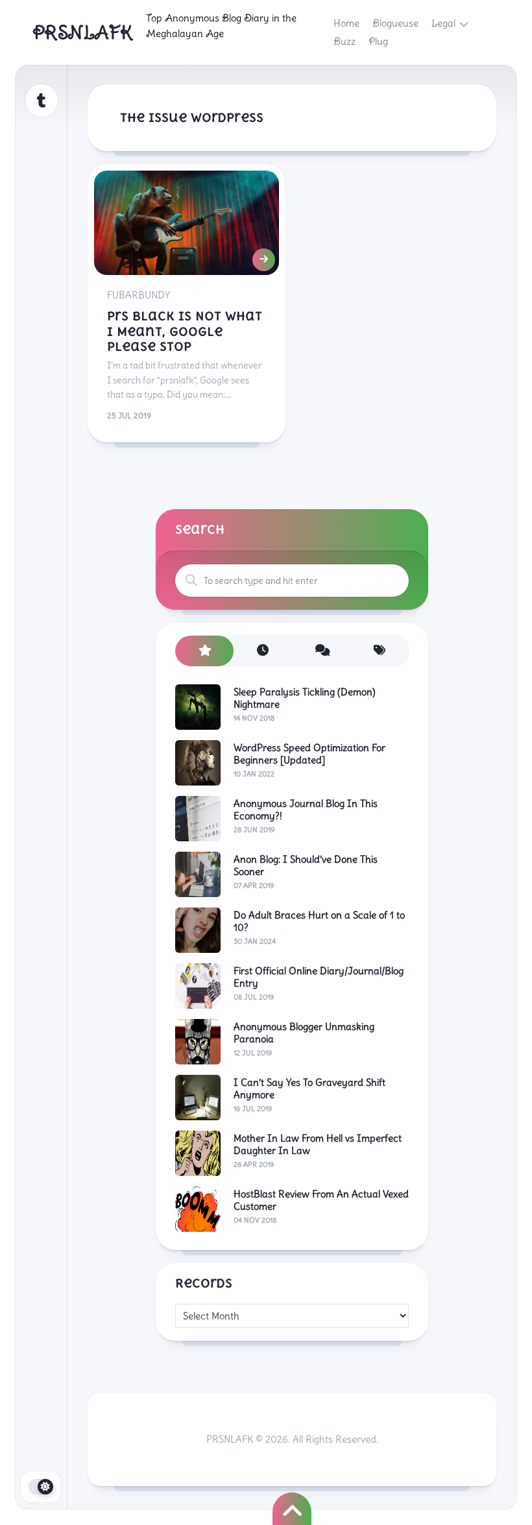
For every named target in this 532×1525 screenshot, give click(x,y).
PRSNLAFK (82, 32)
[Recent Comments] (321, 651)
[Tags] (379, 651)
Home (346, 23)
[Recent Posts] (263, 651)
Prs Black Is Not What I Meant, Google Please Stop (184, 331)
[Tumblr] (41, 100)
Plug (378, 41)
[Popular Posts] (204, 651)
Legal (443, 23)
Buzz (344, 41)
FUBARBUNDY (138, 295)
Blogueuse (395, 23)
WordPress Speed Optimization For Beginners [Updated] (309, 754)
